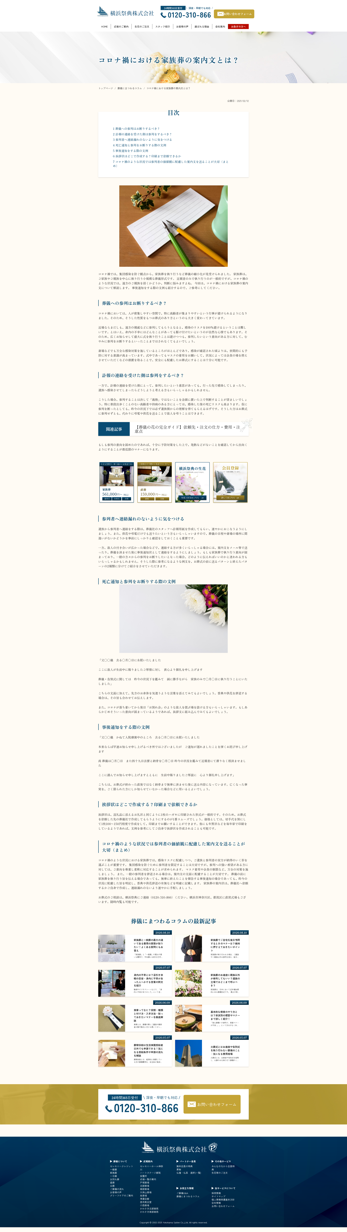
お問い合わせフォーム (237, 14)
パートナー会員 (188, 1161)
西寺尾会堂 (146, 1202)
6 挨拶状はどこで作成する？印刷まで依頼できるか (147, 156)
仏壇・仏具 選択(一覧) (188, 1172)
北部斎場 (144, 1185)
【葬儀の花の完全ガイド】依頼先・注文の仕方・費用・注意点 (187, 429)
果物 (178, 1169)
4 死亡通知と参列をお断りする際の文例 (139, 145)
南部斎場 (144, 1189)
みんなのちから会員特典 (223, 1168)
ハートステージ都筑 (150, 1172)
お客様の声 (182, 26)
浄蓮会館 (144, 1198)
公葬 (112, 1185)
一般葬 (113, 1169)
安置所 (143, 1176)
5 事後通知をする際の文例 (130, 151)
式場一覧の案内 (148, 1179)
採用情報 (216, 1193)
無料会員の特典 (184, 1166)
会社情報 (216, 1202)
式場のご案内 (121, 26)
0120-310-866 (189, 14)
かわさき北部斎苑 (149, 1208)
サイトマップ (218, 1196)
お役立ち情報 (187, 1188)
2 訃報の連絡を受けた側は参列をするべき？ (142, 134)
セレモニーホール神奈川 (151, 1168)
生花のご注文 (142, 26)
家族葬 (113, 1172)
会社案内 (220, 26)
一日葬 (113, 1176)
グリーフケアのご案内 (121, 1195)
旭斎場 (143, 1195)
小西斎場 (144, 1205)
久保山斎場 (146, 1192)
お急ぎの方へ (238, 26)
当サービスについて (225, 1188)
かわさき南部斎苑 (149, 1211)
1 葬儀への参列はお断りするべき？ (136, 128)
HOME (104, 26)
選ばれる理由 (202, 26)
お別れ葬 (114, 1179)
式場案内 (147, 1161)
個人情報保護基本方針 (223, 1199)
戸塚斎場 (144, 1182)
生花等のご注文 (220, 1172)
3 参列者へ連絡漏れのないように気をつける (142, 139)
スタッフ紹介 (162, 26)
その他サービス (223, 1161)
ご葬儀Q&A (182, 1193)
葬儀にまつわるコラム (188, 1196)
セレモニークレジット (121, 1166)
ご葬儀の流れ (117, 1189)
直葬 (112, 1182)
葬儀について (120, 1161)
